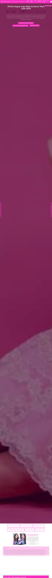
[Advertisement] (26, 566)
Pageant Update (6, 1)
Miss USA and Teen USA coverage (17, 1)
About (47, 0)
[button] (51, 1)
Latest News (28, 1)
